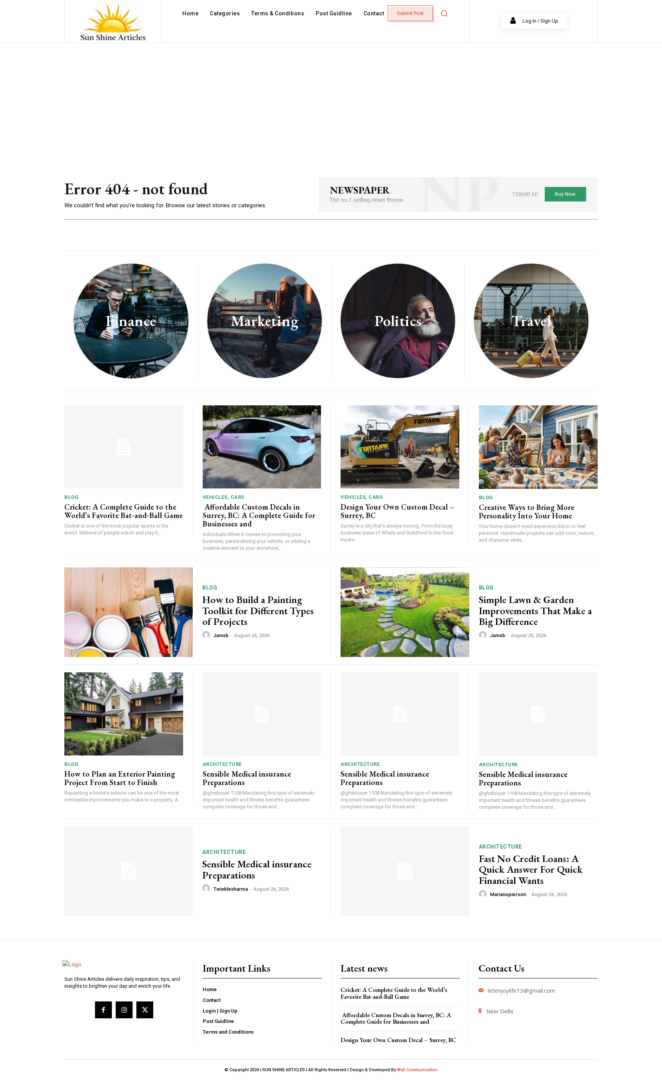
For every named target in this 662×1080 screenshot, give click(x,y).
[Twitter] (144, 1009)
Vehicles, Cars (223, 497)
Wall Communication (417, 1069)
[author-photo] (207, 635)
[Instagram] (124, 1009)
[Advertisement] (331, 100)
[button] (444, 13)
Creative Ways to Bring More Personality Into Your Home (526, 511)
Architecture (222, 764)
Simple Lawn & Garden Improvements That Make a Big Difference (535, 610)
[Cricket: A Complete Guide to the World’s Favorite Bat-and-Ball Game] (123, 446)
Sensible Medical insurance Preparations (247, 778)
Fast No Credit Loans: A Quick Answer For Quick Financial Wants (531, 869)
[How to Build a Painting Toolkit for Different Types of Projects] (128, 612)
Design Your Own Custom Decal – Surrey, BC (397, 511)
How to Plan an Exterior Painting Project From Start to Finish (119, 778)
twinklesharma (230, 889)
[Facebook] (103, 1009)
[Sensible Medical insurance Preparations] (262, 714)
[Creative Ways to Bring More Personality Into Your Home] (538, 446)
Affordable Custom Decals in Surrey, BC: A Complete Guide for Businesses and (259, 515)
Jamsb (221, 635)
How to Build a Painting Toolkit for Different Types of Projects (258, 610)
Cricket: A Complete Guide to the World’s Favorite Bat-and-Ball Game (123, 511)
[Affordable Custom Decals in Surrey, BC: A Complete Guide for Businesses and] (262, 446)
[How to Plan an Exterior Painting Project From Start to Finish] (123, 714)
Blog (71, 497)
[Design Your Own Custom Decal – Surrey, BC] (400, 446)
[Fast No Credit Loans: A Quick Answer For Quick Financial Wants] (405, 871)
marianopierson (508, 894)
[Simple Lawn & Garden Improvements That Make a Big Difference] (405, 612)
